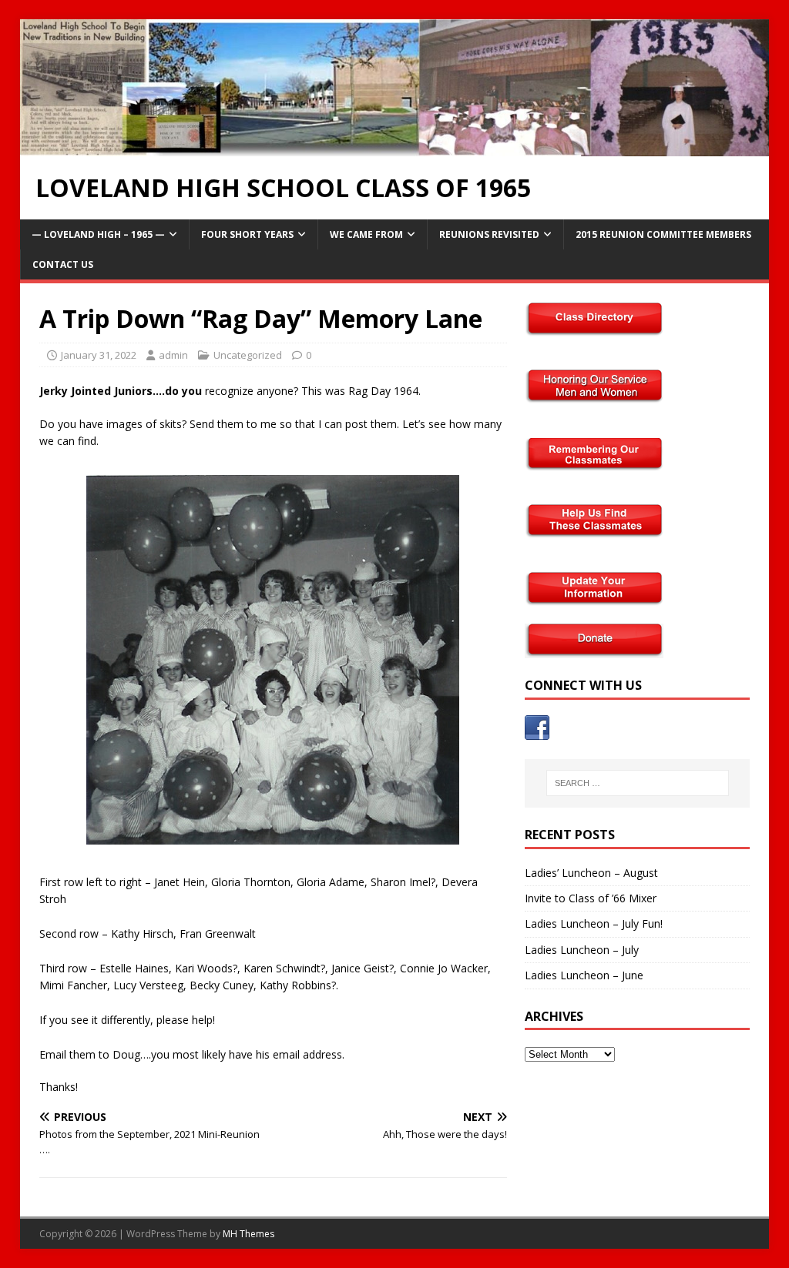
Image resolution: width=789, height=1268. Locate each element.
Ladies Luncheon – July (582, 949)
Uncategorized (247, 355)
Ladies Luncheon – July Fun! (594, 923)
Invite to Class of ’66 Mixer (590, 898)
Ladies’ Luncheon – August (591, 872)
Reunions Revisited (489, 234)
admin (173, 355)
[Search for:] (637, 783)
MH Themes (248, 1233)
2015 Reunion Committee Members (663, 234)
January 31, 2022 (98, 355)
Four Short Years (247, 234)
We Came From (366, 234)
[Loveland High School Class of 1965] (395, 146)
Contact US (62, 264)
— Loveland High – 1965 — (98, 234)
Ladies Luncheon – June (584, 975)
